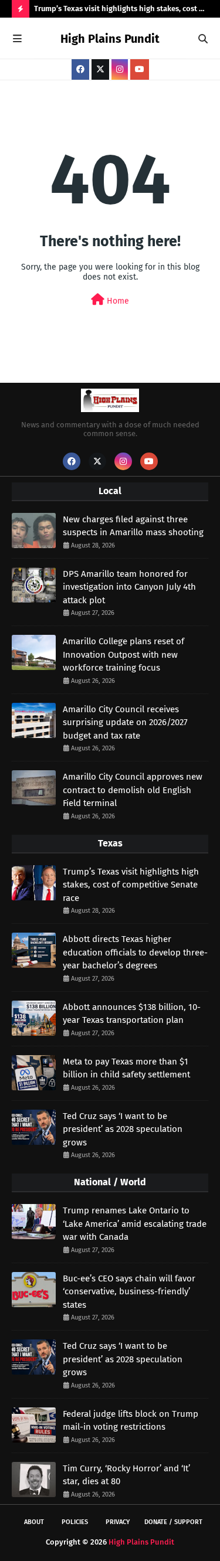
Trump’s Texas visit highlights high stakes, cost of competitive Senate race (120, 11)
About (34, 1522)
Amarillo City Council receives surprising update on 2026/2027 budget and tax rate (125, 722)
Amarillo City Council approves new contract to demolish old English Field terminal (132, 789)
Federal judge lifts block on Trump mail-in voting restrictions (130, 1421)
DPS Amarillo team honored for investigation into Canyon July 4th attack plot (129, 587)
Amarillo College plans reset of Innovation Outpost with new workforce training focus (123, 654)
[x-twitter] (100, 69)
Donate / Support (173, 1522)
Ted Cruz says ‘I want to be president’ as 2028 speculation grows (122, 1129)
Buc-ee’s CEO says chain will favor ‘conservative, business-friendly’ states (129, 1291)
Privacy (118, 1522)
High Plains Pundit (110, 39)
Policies (75, 1522)
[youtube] (139, 69)
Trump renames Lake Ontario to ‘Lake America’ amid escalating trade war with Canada (135, 1223)
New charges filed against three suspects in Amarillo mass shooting (133, 526)
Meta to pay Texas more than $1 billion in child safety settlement (126, 1068)
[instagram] (119, 69)
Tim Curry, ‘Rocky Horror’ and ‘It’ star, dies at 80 (126, 1475)
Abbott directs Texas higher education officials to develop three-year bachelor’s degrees (135, 952)
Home (116, 301)
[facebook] (80, 69)
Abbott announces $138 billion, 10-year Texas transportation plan (132, 1014)
